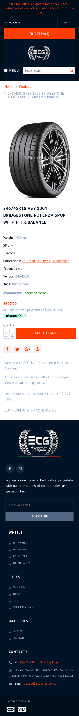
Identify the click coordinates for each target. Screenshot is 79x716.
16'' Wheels (20, 549)
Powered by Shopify (18, 701)
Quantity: (8, 325)
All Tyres (43, 260)
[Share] (7, 349)
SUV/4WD (18, 637)
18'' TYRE (29, 260)
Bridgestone (60, 260)
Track (16, 593)
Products (25, 86)
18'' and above (22, 563)
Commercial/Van (23, 607)
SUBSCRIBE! (40, 516)
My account (12, 22)
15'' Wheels (20, 542)
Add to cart (46, 333)
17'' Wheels (20, 556)
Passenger (19, 631)
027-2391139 (49, 662)
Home (8, 86)
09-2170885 (28, 662)
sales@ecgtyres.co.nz (40, 683)
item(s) (41, 33)
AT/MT (16, 600)
